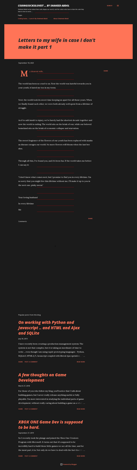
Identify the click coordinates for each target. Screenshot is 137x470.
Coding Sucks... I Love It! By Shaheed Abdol (33, 19)
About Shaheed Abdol (61, 19)
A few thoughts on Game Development (42, 377)
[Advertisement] (52, 289)
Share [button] (106, 71)
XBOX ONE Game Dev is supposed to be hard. (50, 424)
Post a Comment (31, 362)
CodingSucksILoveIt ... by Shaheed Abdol (43, 5)
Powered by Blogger (70, 464)
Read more (81, 362)
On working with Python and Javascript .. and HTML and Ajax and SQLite (49, 327)
